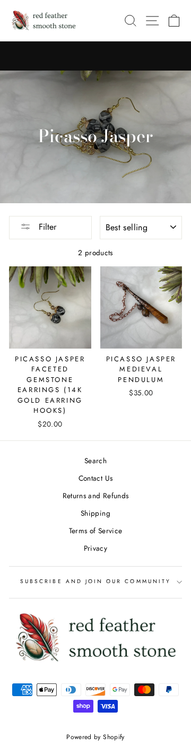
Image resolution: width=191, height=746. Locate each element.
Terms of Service (95, 530)
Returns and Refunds (95, 495)
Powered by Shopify (95, 737)
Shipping (95, 513)
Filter (46, 227)
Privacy (95, 548)
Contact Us (95, 478)
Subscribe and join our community (95, 581)
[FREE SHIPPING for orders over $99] (95, 56)
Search (95, 460)
